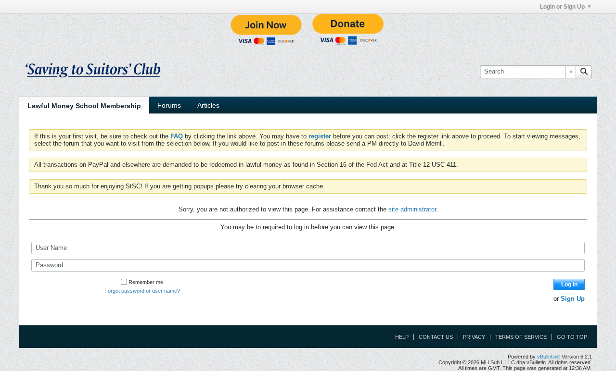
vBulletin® (548, 356)
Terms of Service (521, 337)
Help (402, 337)
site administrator (412, 209)
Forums (169, 105)
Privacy (474, 337)
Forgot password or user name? (142, 291)
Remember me (145, 282)
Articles (208, 105)
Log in (569, 284)
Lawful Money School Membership (84, 106)
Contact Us (436, 337)
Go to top (572, 337)
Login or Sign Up (562, 6)
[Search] (584, 71)
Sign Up (573, 298)
